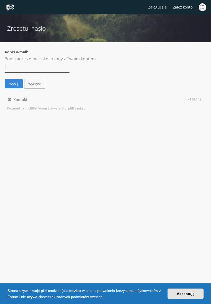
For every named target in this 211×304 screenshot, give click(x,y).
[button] (105, 297)
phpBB (29, 108)
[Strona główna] (10, 7)
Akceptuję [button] (186, 294)
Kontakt (19, 99)
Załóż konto (182, 7)
